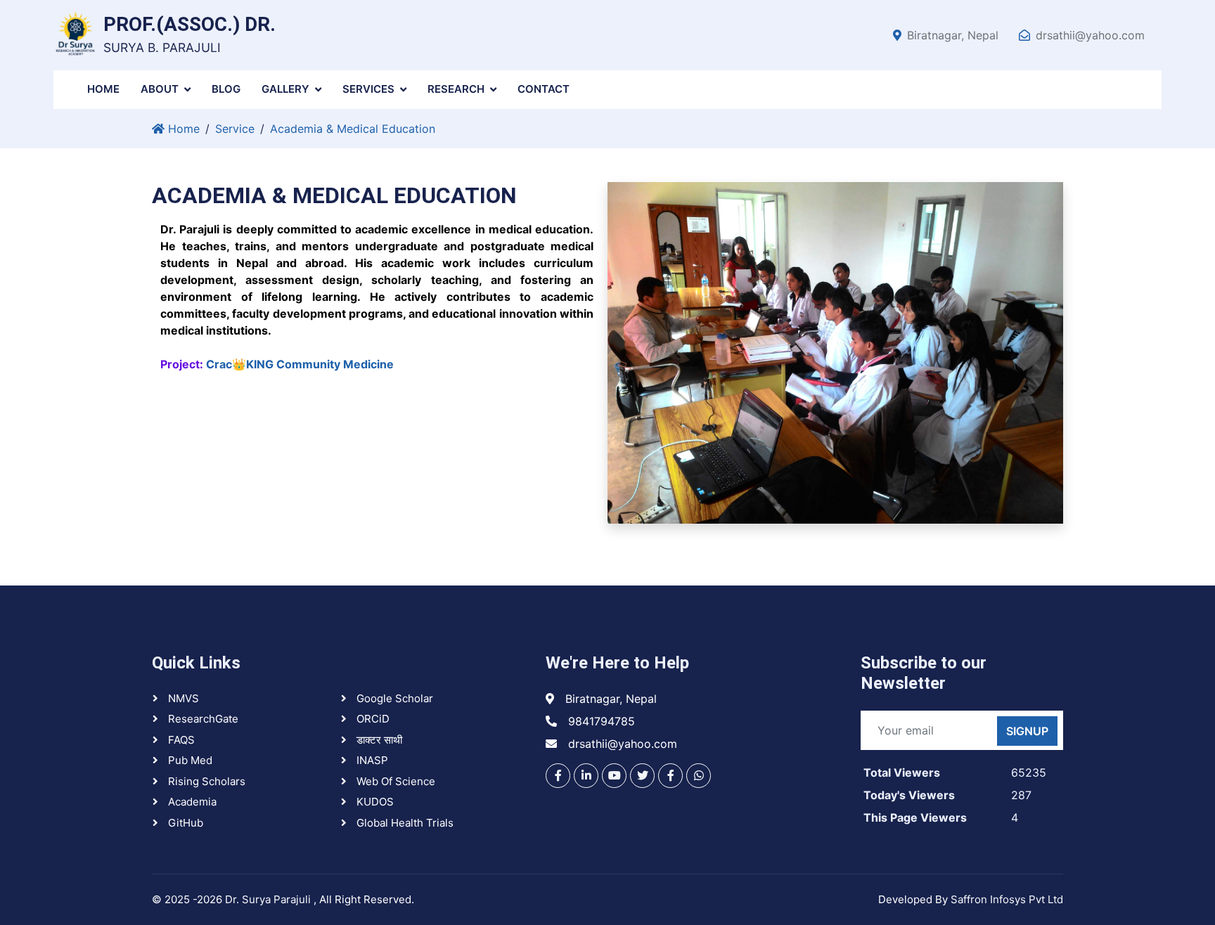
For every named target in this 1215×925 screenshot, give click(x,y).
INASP (371, 760)
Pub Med (188, 760)
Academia (191, 801)
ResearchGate (201, 718)
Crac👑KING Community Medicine (300, 364)
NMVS (182, 698)
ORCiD (372, 718)
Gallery (285, 89)
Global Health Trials (404, 822)
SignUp (1027, 731)
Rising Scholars (205, 781)
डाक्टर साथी (378, 739)
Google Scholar (393, 698)
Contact (544, 89)
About (160, 89)
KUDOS (374, 801)
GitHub (184, 822)
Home (103, 89)
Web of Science (394, 781)
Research (456, 89)
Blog (226, 89)
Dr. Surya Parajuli (269, 899)
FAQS (180, 739)
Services (368, 89)
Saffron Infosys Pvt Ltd (1007, 899)
